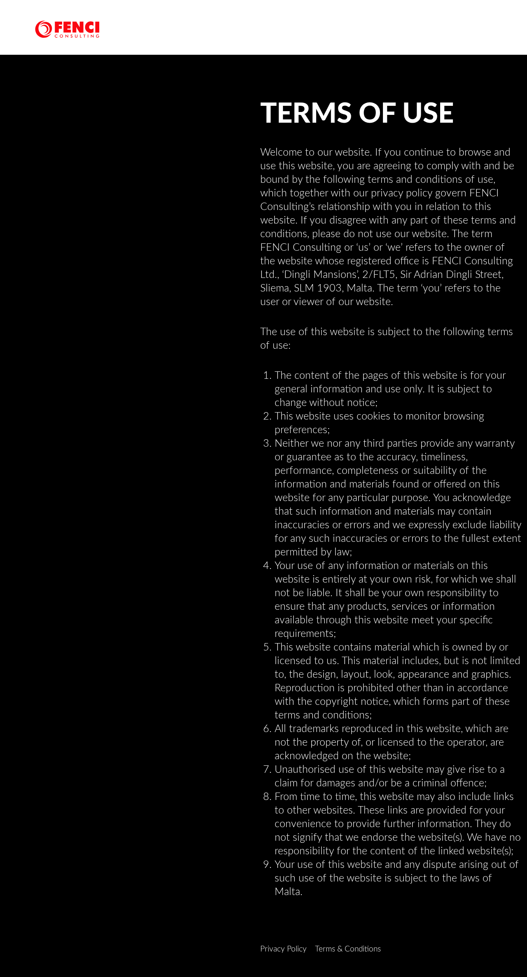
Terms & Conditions (348, 949)
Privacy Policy (283, 949)
